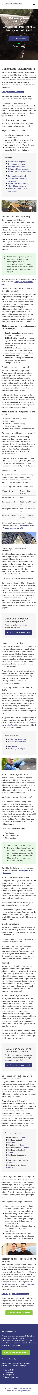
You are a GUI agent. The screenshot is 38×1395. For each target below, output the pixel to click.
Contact (18, 1390)
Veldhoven (10, 1167)
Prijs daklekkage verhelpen (18, 169)
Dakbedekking (10, 1370)
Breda (22, 1145)
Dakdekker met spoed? (17, 161)
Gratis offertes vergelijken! (17, 1352)
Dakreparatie (9, 1374)
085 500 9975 (20, 38)
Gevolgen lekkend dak (16, 166)
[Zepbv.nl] (12, 4)
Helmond (9, 1152)
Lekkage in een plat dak (17, 176)
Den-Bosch (24, 1147)
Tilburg (23, 1137)
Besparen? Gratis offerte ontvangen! (17, 189)
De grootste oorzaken (16, 164)
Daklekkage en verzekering (18, 183)
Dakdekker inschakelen (17, 741)
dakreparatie (31, 1284)
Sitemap (15, 1388)
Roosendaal (11, 1157)
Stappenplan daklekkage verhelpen (17, 179)
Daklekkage (9, 1372)
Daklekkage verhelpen (16, 748)
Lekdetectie (12, 746)
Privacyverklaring (26, 1388)
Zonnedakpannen (11, 1377)
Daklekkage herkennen (17, 739)
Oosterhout (10, 1162)
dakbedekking (10, 1284)
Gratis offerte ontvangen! (19, 632)
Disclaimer (10, 1390)
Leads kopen (27, 1390)
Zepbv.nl (8, 1388)
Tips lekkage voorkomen (17, 186)
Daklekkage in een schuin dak (19, 171)
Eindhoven (10, 1142)
